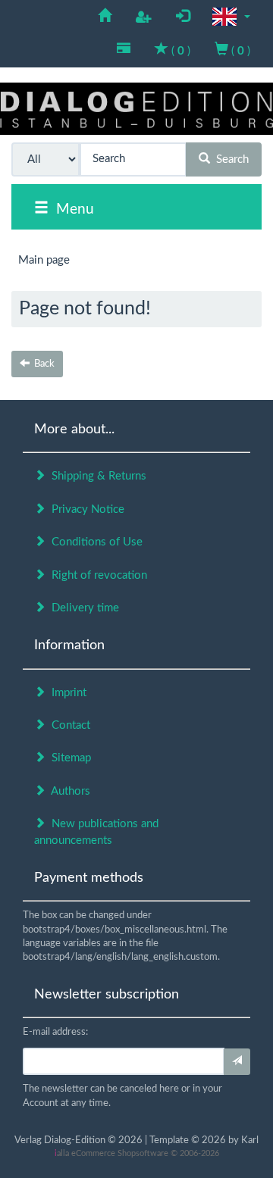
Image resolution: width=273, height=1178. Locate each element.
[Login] (237, 1062)
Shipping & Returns (96, 476)
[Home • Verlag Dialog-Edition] (136, 109)
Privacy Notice (85, 509)
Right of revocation (96, 575)
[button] (231, 16)
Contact (68, 725)
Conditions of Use (94, 542)
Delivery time (82, 608)
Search (229, 159)
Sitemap (68, 758)
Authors (68, 791)
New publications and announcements (96, 831)
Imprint (66, 692)
